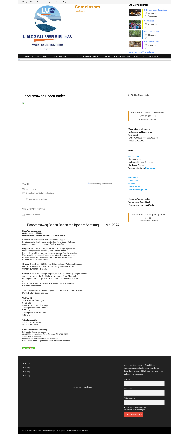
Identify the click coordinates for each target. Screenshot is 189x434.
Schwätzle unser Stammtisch (155, 10)
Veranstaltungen (90, 56)
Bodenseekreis (134, 186)
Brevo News (133, 180)
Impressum (153, 56)
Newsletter (139, 56)
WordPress (77, 430)
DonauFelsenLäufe (151, 31)
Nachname (128, 389)
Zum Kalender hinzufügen (38, 199)
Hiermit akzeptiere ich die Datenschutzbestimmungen (135, 408)
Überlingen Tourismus (137, 165)
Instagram (49, 2)
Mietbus (29, 214)
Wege (64, 2)
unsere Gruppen (59, 56)
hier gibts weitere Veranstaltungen (142, 52)
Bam (86, 430)
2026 (24, 363)
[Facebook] (163, 1)
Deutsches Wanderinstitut (139, 199)
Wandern (36, 214)
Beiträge (75, 56)
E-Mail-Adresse (129, 398)
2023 (24, 375)
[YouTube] (165, 1)
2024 (24, 371)
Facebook (40, 2)
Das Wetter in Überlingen (82, 387)
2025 (24, 367)
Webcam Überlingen (136, 168)
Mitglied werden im (122, 56)
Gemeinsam (87, 7)
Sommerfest (149, 21)
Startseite (28, 56)
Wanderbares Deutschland (139, 202)
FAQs (130, 150)
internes (131, 183)
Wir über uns (42, 56)
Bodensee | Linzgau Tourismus (140, 162)
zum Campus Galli (151, 41)
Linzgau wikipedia (135, 159)
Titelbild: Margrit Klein (139, 95)
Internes (58, 2)
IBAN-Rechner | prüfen (137, 189)
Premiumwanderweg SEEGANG (141, 205)
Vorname (127, 379)
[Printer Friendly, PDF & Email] (28, 348)
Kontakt (107, 56)
